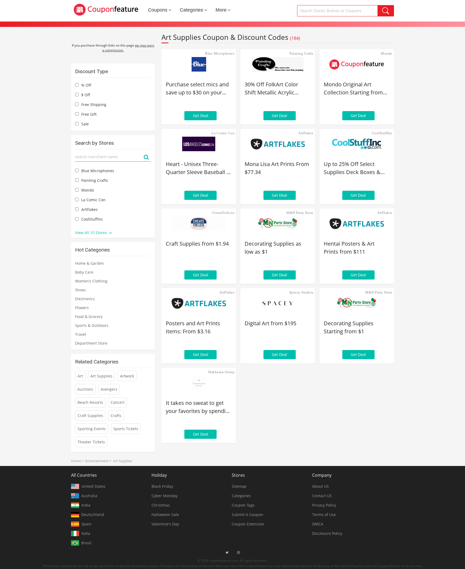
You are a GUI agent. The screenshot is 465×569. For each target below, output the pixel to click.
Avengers (109, 389)
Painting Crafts (301, 53)
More (221, 10)
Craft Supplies (90, 415)
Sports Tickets (125, 428)
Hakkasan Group (221, 372)
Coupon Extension (248, 523)
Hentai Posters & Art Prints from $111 (349, 247)
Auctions (85, 389)
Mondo (386, 53)
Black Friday (162, 486)
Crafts (116, 415)
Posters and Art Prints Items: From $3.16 (193, 327)
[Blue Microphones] (199, 64)
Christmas (161, 505)
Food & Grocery (89, 316)
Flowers (82, 307)
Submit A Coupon (247, 514)
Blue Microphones (219, 53)
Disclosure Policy (327, 533)
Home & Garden (89, 263)
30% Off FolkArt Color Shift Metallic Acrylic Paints (271, 89)
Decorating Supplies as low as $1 (273, 247)
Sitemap (239, 486)
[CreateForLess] (199, 223)
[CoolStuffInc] (357, 144)
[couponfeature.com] (106, 10)
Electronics (85, 298)
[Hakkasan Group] (199, 383)
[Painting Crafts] (278, 64)
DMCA (317, 523)
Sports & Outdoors (91, 325)
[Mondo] (357, 64)
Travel (80, 334)
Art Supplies (101, 376)
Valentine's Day (165, 523)
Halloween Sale (165, 514)
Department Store (91, 343)
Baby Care (84, 272)
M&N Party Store (299, 213)
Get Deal (200, 115)
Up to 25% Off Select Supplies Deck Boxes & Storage (352, 168)
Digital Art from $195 (270, 323)
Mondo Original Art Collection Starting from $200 (353, 89)
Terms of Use (324, 514)
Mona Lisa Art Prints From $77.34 (277, 168)
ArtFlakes (305, 133)
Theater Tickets (91, 441)
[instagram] (238, 552)
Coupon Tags (243, 505)
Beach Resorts (90, 402)
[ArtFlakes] (278, 144)
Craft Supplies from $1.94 (197, 243)
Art (80, 376)
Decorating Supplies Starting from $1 (349, 327)
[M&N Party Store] (278, 223)
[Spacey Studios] (278, 303)
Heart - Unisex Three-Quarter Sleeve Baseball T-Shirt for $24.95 (198, 168)
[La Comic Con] (199, 144)
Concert (118, 402)
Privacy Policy (324, 505)
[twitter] (227, 552)
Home (76, 460)
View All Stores (91, 232)
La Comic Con (223, 133)
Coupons (157, 10)
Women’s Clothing (91, 281)
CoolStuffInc (382, 133)
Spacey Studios (301, 292)
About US (320, 486)
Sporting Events (92, 428)
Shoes (80, 289)
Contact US (322, 495)
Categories (191, 10)
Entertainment (97, 460)
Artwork (127, 376)
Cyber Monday (165, 495)
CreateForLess (223, 213)
